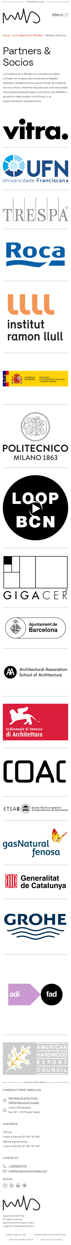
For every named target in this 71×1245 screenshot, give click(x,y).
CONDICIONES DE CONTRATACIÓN (50, 1235)
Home (6, 35)
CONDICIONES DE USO (16, 1235)
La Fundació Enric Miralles (27, 35)
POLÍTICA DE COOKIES (51, 1240)
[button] (60, 14)
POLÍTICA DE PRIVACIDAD (21, 1240)
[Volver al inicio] (22, 15)
